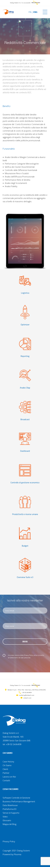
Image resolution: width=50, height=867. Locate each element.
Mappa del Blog (9, 824)
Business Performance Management (19, 801)
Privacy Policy (28, 655)
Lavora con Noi (9, 776)
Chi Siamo (7, 765)
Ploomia (17, 854)
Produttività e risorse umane (25, 514)
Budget (25, 545)
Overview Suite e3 (25, 577)
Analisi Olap (25, 387)
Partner (6, 772)
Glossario (7, 820)
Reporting (25, 356)
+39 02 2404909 (27, 692)
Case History (8, 761)
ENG (35, 12)
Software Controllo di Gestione (16, 797)
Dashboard (25, 451)
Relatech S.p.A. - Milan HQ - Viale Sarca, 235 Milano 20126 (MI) (27, 690)
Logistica (25, 292)
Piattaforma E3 (9, 809)
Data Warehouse (10, 805)
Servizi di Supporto (11, 812)
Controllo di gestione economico (25, 482)
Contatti (6, 780)
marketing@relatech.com (26, 695)
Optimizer (25, 324)
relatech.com (27, 698)
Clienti (5, 769)
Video (5, 816)
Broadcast (25, 419)
